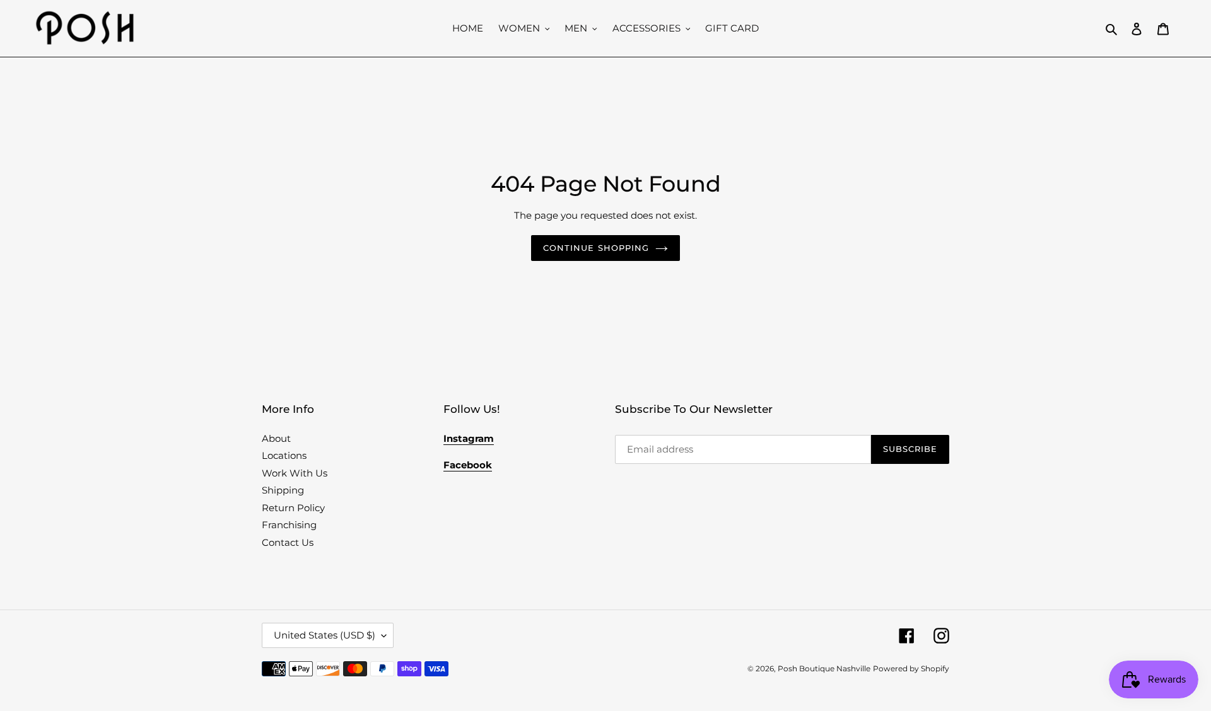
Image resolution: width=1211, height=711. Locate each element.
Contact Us (287, 542)
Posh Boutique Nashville (824, 668)
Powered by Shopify (911, 668)
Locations (284, 455)
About (276, 438)
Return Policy (293, 508)
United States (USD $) (324, 635)
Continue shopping (596, 248)
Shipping (283, 490)
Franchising (289, 525)
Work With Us (294, 473)
